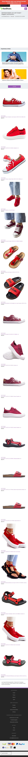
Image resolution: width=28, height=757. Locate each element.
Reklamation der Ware (14, 722)
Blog (14, 727)
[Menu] (25, 9)
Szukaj (24, 5)
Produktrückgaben (14, 719)
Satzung (14, 707)
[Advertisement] (14, 33)
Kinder (14, 692)
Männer (14, 697)
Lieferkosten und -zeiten (14, 717)
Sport (14, 699)
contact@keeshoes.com (14, 3)
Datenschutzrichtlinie (14, 709)
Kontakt (14, 705)
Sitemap (14, 711)
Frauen (14, 694)
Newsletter (14, 735)
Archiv (14, 730)
